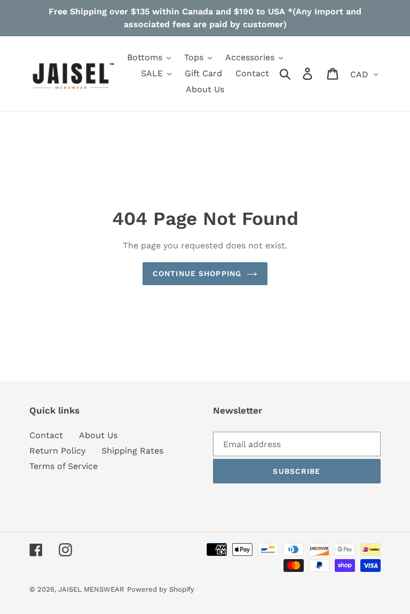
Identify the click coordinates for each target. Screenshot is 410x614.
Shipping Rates (132, 451)
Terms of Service (63, 466)
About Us (98, 435)
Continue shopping (197, 273)
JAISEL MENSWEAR (91, 589)
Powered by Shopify (160, 589)
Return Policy (57, 451)
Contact (46, 435)
